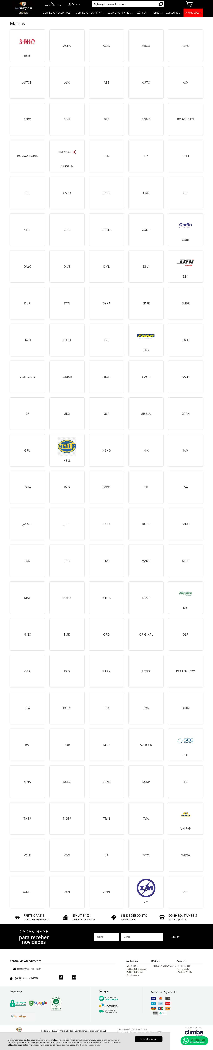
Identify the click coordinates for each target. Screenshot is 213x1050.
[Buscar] (161, 4)
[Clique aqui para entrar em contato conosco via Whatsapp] (194, 1040)
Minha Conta (183, 969)
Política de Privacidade (88, 1045)
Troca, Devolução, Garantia (164, 966)
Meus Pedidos (184, 966)
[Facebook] (60, 977)
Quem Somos (132, 966)
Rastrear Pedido (185, 972)
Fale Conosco (133, 975)
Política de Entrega (135, 972)
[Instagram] (74, 977)
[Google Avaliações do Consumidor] (23, 1017)
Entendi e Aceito (149, 1039)
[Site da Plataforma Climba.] (194, 1031)
